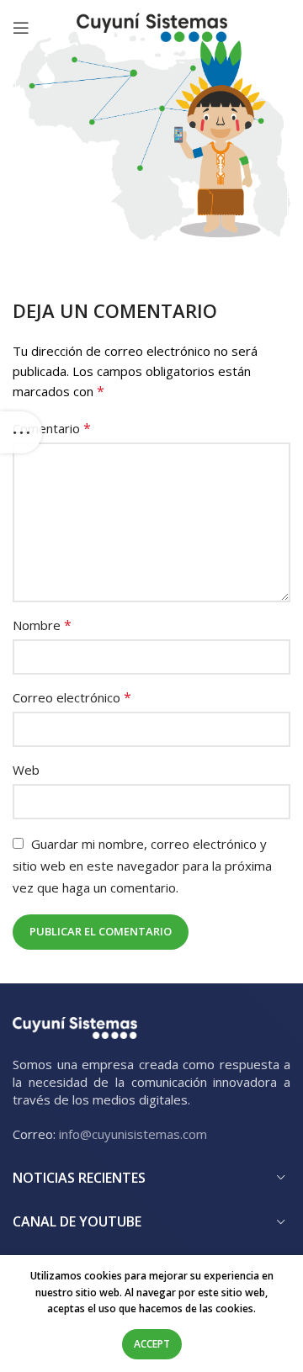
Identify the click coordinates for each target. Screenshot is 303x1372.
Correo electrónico (72, 697)
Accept (152, 1344)
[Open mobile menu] (21, 28)
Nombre (42, 625)
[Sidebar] (21, 432)
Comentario (52, 428)
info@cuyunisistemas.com (133, 1134)
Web (26, 769)
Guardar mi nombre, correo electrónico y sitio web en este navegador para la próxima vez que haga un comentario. (142, 865)
